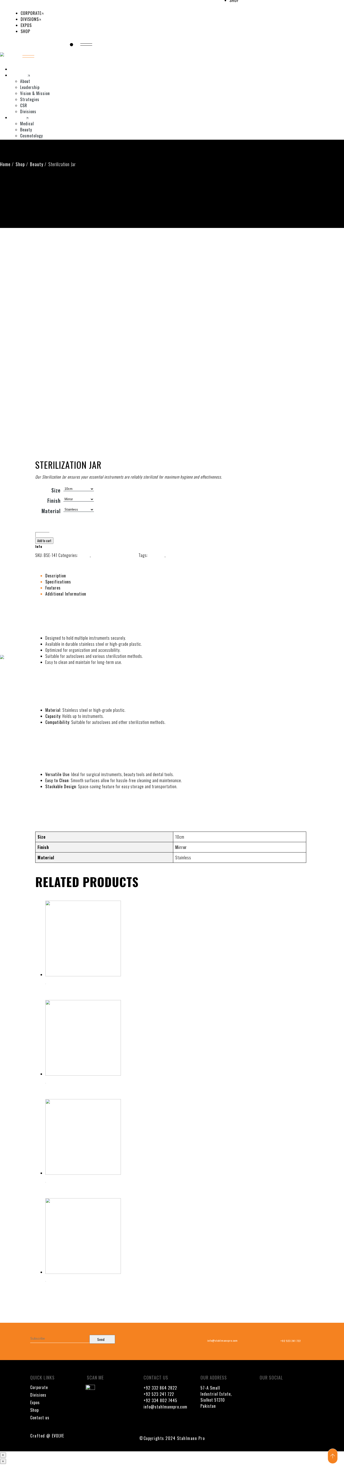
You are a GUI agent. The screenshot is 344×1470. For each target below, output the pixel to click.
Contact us (39, 1418)
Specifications (58, 582)
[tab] (161, 576)
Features (53, 588)
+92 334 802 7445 (160, 1400)
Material (51, 511)
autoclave (156, 555)
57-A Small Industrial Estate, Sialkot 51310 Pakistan (216, 1397)
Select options (58, 981)
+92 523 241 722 (159, 1394)
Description (55, 576)
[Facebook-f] (263, 1391)
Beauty (84, 555)
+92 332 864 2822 (160, 1388)
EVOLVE (58, 1436)
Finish (54, 500)
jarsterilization (180, 555)
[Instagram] (293, 1391)
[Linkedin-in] (263, 1405)
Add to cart (44, 540)
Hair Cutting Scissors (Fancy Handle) (76, 991)
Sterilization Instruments (114, 555)
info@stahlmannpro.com (165, 1407)
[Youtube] (278, 1391)
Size (56, 490)
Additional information (65, 594)
